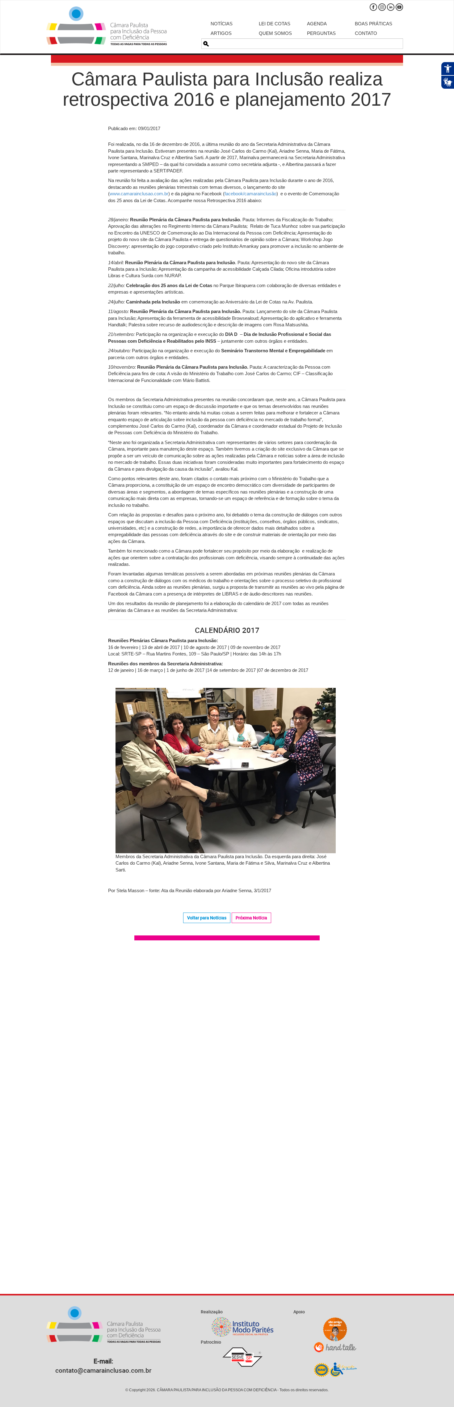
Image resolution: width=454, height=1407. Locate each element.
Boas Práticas (373, 23)
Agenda (317, 23)
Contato (366, 33)
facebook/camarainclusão (250, 193)
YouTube (399, 7)
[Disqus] (227, 1033)
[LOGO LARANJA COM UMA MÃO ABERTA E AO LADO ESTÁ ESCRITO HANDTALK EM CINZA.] (335, 1347)
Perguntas (321, 33)
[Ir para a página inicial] (106, 25)
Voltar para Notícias (206, 918)
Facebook (373, 7)
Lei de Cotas (274, 23)
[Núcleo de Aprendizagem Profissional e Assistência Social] (335, 1369)
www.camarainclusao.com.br (139, 193)
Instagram (382, 7)
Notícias (222, 23)
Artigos (221, 33)
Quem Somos (275, 33)
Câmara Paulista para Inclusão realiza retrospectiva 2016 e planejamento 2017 (227, 89)
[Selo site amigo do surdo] (335, 1329)
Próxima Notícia (251, 918)
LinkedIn (390, 7)
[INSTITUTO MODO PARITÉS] (242, 1327)
